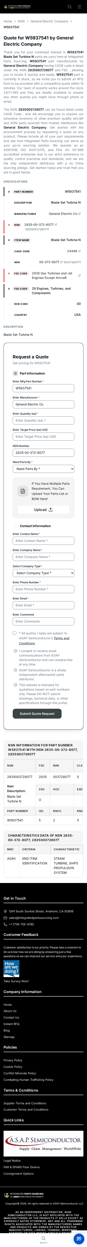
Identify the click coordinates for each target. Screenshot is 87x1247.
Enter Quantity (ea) (25, 413)
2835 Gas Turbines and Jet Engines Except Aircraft (52, 275)
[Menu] (79, 7)
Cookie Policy (13, 1066)
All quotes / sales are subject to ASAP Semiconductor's (44, 638)
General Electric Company (49, 21)
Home (8, 21)
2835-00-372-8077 (39, 224)
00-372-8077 (49, 262)
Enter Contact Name (26, 534)
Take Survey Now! (16, 981)
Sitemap (9, 1037)
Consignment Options (19, 1173)
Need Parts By (23, 462)
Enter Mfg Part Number (28, 381)
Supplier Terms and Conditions (25, 1103)
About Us (10, 1011)
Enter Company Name (27, 550)
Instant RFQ (11, 1024)
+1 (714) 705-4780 (21, 924)
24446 (72, 251)
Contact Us (11, 1017)
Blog (7, 1030)
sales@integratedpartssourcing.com (34, 918)
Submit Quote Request (37, 713)
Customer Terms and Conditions (26, 1109)
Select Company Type (27, 566)
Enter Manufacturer (26, 397)
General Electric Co (63, 213)
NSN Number (21, 446)
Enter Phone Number (27, 582)
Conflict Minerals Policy (20, 1073)
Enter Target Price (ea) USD (30, 429)
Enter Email (21, 598)
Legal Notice (12, 1160)
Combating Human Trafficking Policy (28, 1079)
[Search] (70, 7)
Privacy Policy (13, 1060)
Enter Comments (23, 614)
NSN (21, 21)
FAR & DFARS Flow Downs (22, 1167)
